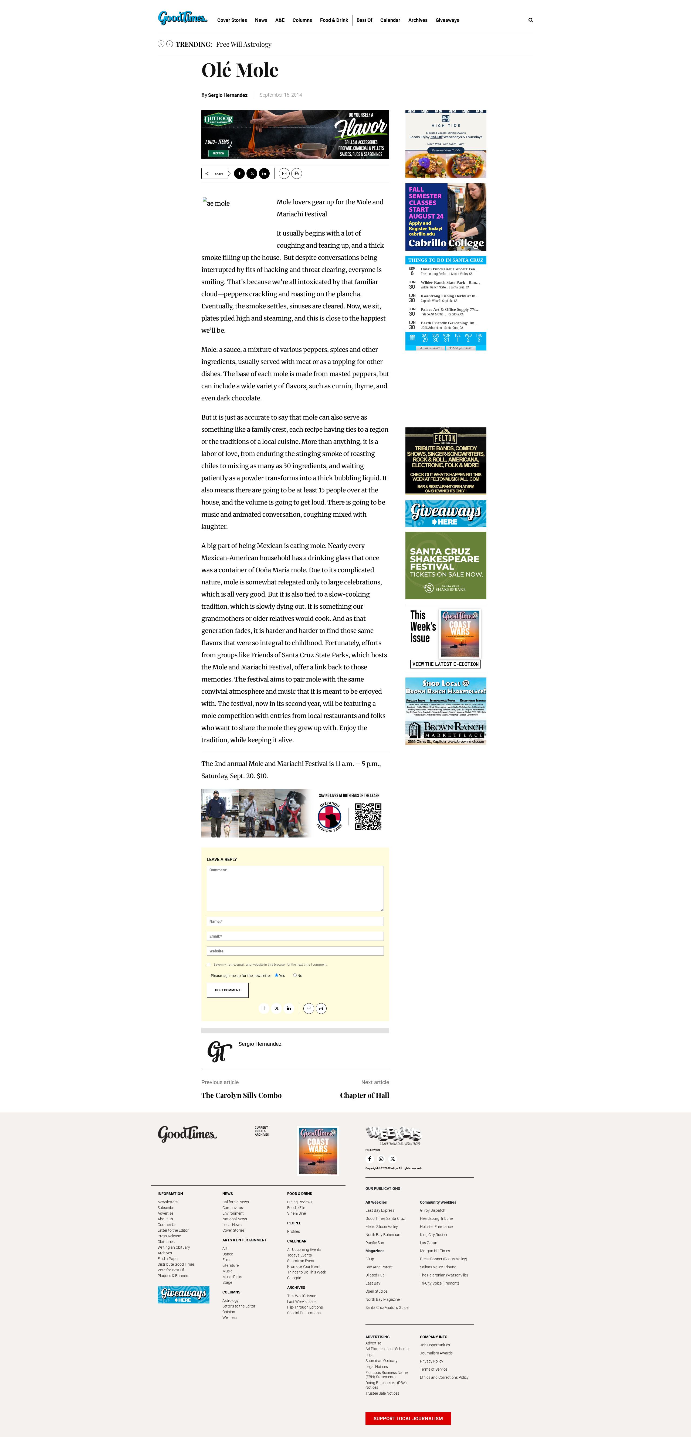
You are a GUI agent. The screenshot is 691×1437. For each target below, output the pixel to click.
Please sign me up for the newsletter (241, 975)
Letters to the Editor (238, 1306)
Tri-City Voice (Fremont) (439, 1283)
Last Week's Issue (301, 1301)
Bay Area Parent (379, 1267)
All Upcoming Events (304, 1249)
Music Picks (232, 1277)
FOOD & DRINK (299, 1193)
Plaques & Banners (173, 1275)
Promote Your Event (304, 1266)
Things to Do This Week (306, 1272)
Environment (233, 1213)
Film (225, 1260)
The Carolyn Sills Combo (241, 1095)
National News (234, 1219)
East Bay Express (379, 1210)
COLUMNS (231, 1292)
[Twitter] (251, 173)
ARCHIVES (262, 1131)
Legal (369, 1355)
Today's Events (299, 1255)
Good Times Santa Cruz (385, 1218)
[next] (169, 43)
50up (369, 1259)
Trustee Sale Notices (382, 1393)
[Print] (296, 173)
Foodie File (296, 1208)
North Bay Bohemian (382, 1234)
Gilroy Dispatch (432, 1210)
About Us (165, 1219)
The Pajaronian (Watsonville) (444, 1275)
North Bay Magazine (382, 1299)
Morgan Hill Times (435, 1251)
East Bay (372, 1283)
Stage (227, 1282)
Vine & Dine (296, 1213)
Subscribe (166, 1208)
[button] (530, 20)
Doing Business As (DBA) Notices (386, 1385)
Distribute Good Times (176, 1264)
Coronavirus (232, 1208)
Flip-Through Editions (305, 1307)
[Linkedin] (264, 173)
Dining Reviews (299, 1202)
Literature (230, 1265)
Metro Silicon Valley (381, 1226)
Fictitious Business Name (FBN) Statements (386, 1374)
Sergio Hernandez (228, 95)
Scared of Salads (240, 44)
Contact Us (167, 1225)
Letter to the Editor (173, 1230)
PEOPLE (294, 1223)
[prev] (161, 43)
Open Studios (376, 1291)
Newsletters (168, 1202)
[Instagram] (381, 1159)
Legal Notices (376, 1366)
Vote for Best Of (171, 1270)
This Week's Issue (301, 1296)
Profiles (293, 1231)
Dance (227, 1254)
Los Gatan (428, 1243)
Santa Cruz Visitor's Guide (386, 1307)
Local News (232, 1225)
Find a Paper (168, 1258)
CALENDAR (296, 1241)
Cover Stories (233, 1230)
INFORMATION (170, 1193)
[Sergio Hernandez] (220, 1052)
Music (227, 1271)
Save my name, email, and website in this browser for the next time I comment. (270, 964)
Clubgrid (294, 1278)
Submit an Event (300, 1261)
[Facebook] (239, 173)
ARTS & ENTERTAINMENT (244, 1240)
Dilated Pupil (375, 1275)
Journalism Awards (436, 1353)
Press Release (169, 1236)
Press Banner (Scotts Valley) (443, 1259)
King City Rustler (434, 1234)
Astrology (230, 1300)
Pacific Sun (374, 1243)
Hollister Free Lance (436, 1226)
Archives (165, 1253)
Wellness (229, 1317)
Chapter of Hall (364, 1095)
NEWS (227, 1193)
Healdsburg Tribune (436, 1218)
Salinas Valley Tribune (438, 1267)
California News (235, 1202)
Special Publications (304, 1313)
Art (225, 1248)
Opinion (228, 1312)
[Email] (282, 173)
